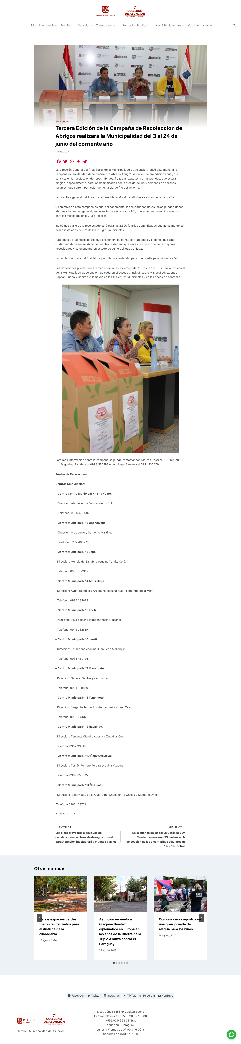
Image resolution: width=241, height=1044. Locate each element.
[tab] (114, 963)
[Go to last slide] (39, 918)
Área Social (62, 121)
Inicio (32, 25)
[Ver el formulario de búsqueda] (234, 25)
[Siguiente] (201, 918)
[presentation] (60, 893)
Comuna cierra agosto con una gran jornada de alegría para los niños (180, 924)
